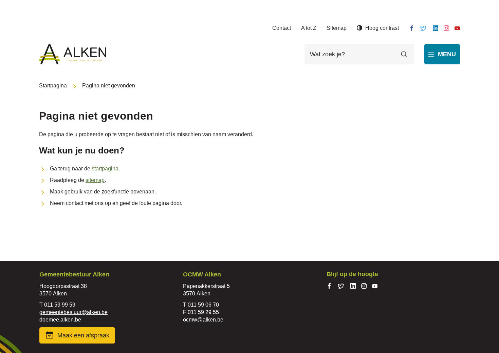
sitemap (95, 180)
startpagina (105, 168)
